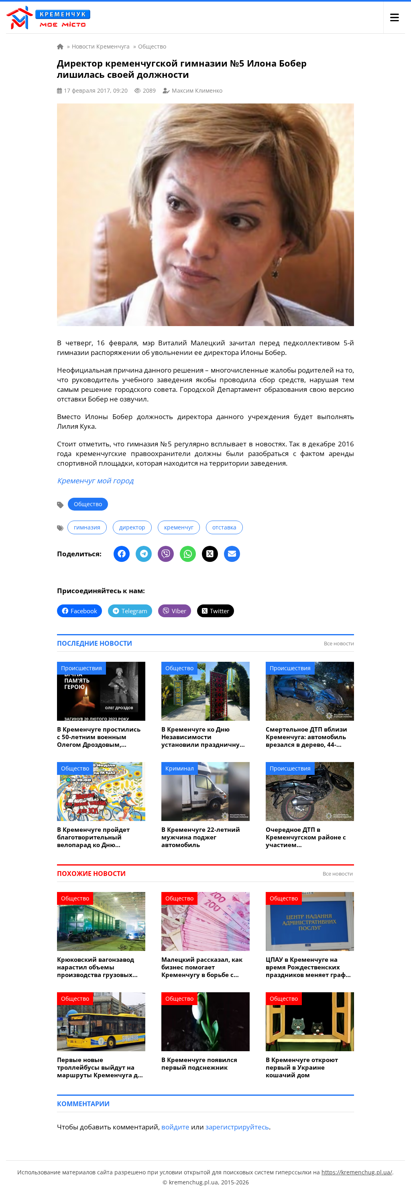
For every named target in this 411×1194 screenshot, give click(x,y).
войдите (175, 1126)
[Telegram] (144, 554)
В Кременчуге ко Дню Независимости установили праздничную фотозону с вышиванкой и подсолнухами (203, 737)
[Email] (232, 554)
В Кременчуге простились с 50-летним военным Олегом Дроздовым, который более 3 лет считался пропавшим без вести (98, 737)
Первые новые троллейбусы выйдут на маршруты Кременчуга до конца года (99, 1067)
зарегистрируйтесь (237, 1126)
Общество (88, 504)
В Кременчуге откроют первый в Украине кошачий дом (302, 1067)
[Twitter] (210, 554)
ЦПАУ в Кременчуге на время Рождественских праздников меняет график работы (310, 967)
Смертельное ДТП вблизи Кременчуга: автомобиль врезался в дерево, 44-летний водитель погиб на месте (308, 737)
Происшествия (81, 668)
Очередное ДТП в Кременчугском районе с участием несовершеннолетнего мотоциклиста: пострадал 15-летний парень (307, 837)
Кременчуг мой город (95, 480)
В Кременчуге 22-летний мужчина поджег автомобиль (200, 837)
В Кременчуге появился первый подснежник (199, 1063)
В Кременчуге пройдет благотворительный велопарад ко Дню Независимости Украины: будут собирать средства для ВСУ (98, 837)
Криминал (179, 768)
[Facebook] (122, 554)
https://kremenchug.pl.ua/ (356, 1172)
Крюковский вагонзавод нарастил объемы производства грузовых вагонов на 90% (95, 967)
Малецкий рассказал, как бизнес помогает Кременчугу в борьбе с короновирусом (201, 967)
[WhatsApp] (188, 554)
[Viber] (166, 554)
